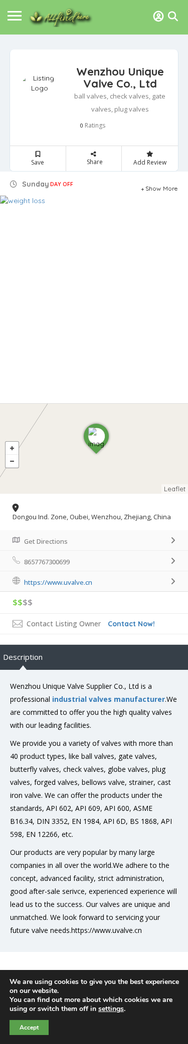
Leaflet (174, 489)
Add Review (149, 162)
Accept (29, 1027)
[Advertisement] (94, 304)
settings (111, 1008)
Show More (161, 187)
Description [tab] (23, 657)
